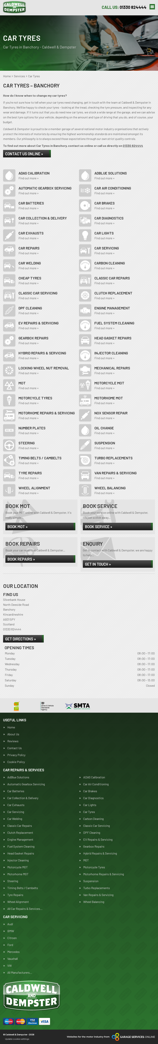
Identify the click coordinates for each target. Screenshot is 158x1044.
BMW (10, 931)
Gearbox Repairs (93, 846)
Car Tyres (89, 811)
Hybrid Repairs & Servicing (100, 853)
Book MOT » (18, 526)
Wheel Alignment (18, 901)
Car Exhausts (15, 804)
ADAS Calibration (94, 777)
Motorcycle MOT (17, 867)
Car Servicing (15, 811)
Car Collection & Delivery (22, 798)
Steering (12, 881)
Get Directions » (20, 639)
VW (9, 965)
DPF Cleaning (91, 832)
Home (11, 727)
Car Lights (89, 804)
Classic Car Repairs (19, 825)
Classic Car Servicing (96, 825)
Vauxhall (12, 958)
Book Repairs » (21, 559)
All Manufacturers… (19, 972)
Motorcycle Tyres (94, 867)
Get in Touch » (98, 564)
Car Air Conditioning (96, 784)
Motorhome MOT (18, 874)
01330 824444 (124, 7)
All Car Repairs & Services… (25, 908)
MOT (86, 860)
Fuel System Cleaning (20, 846)
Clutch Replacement (20, 832)
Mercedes (13, 951)
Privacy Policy (16, 754)
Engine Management (20, 839)
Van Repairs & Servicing (98, 894)
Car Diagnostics (93, 798)
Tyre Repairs (15, 894)
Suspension (90, 881)
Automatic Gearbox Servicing (26, 784)
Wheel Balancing (93, 901)
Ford (10, 944)
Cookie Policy (16, 761)
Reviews (12, 741)
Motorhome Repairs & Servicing (103, 874)
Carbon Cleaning (93, 818)
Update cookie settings (17, 1038)
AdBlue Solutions (18, 777)
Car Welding (14, 818)
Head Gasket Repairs (20, 853)
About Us (13, 734)
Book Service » (98, 526)
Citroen (12, 937)
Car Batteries (15, 791)
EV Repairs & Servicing (98, 839)
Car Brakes (90, 791)
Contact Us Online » (24, 153)
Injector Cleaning (18, 860)
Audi (10, 924)
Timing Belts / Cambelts (22, 887)
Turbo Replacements (96, 887)
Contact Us (14, 748)
